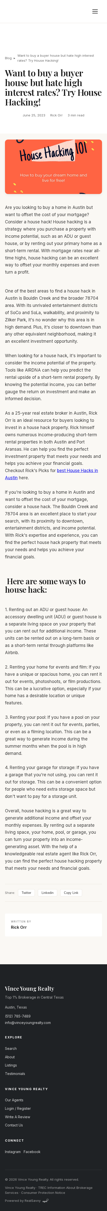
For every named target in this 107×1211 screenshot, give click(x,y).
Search (11, 1048)
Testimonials (15, 1073)
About (10, 1057)
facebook (32, 1152)
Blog (8, 58)
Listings (11, 1065)
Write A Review (17, 1117)
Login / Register (18, 1108)
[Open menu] (95, 11)
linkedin (48, 893)
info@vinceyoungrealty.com (28, 1022)
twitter (26, 893)
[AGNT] (46, 1201)
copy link (71, 893)
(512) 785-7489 (18, 1016)
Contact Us (14, 1125)
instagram (13, 1152)
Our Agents (14, 1100)
